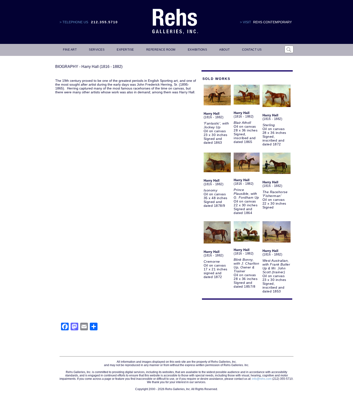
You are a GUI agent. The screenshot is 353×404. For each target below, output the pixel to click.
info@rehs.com (262, 378)
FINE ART (70, 49)
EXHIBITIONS (197, 49)
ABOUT (224, 49)
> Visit (245, 22)
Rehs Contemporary (272, 22)
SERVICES (96, 49)
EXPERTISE (125, 49)
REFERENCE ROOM (161, 49)
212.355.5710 (104, 22)
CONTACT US (252, 49)
